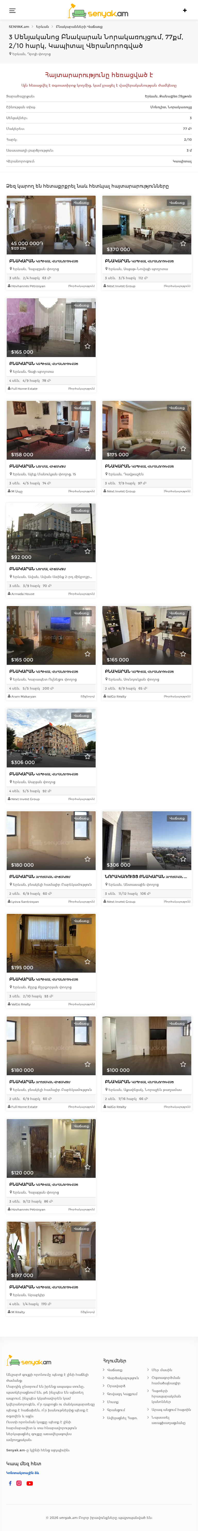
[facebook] (10, 1483)
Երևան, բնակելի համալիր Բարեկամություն (52, 884)
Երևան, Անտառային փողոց (133, 884)
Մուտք (113, 1402)
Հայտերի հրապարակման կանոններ (166, 1396)
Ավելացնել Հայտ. (122, 1418)
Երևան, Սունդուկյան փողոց (133, 679)
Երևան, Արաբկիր (28, 1295)
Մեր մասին (162, 1370)
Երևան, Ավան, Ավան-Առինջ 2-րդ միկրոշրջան (52, 577)
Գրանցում (116, 1410)
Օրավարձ (116, 1386)
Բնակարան (43, 261)
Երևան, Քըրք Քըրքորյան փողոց (41, 987)
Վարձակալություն (123, 1378)
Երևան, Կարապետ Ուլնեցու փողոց (44, 679)
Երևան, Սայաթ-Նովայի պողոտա (138, 269)
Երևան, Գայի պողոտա (33, 371)
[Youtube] (30, 1483)
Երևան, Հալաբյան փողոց (35, 269)
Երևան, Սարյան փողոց (33, 782)
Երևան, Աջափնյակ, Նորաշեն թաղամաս (145, 1090)
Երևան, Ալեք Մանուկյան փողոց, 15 (44, 474)
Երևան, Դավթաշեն (126, 474)
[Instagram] (20, 1483)
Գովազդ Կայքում (122, 1394)
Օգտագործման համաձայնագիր (166, 1380)
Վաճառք (114, 1370)
